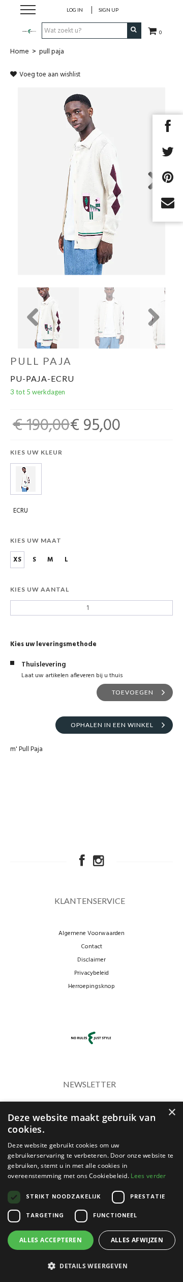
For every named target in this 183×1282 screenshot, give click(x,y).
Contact (91, 947)
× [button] (171, 1112)
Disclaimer (91, 960)
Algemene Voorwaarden (91, 933)
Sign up (108, 10)
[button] (91, 1265)
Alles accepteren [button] (50, 1240)
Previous (33, 318)
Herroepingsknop (91, 986)
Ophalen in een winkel (112, 725)
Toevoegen (133, 692)
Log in (75, 10)
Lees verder (148, 1175)
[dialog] (91, 1192)
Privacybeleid (91, 973)
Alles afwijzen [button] (137, 1240)
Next (150, 181)
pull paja (51, 52)
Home (19, 52)
